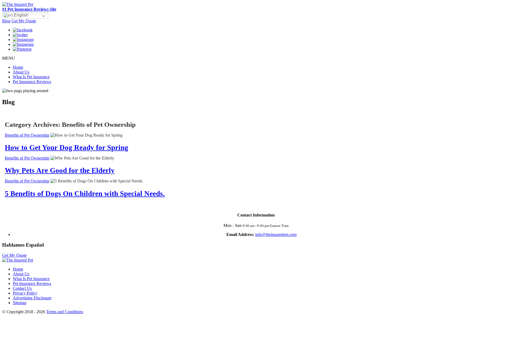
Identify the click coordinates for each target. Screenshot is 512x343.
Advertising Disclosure (32, 298)
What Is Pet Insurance (31, 77)
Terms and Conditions (64, 311)
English (20, 15)
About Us (21, 72)
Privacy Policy (25, 293)
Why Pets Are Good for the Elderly (60, 170)
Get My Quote (23, 21)
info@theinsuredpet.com (276, 234)
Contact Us (22, 288)
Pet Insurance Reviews (32, 81)
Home (18, 67)
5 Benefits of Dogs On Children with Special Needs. (85, 194)
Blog (6, 21)
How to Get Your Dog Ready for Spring (66, 148)
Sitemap (19, 302)
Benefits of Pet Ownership (27, 135)
